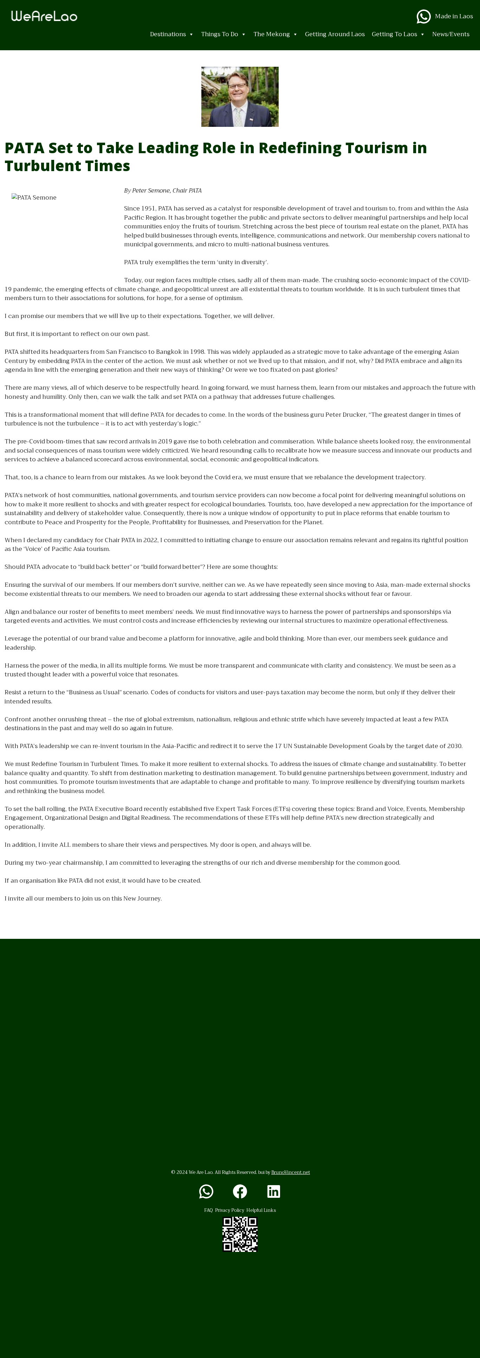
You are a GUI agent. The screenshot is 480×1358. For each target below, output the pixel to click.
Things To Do (219, 34)
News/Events (450, 34)
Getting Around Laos (335, 34)
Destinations (168, 34)
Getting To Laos (394, 34)
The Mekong (271, 34)
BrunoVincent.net (290, 1172)
